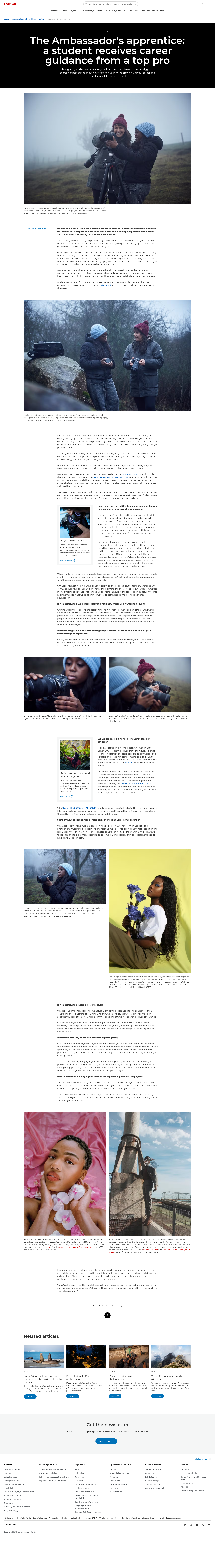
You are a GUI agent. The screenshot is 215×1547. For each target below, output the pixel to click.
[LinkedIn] (197, 1525)
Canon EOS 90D (130, 474)
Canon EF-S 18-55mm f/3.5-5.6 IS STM (75, 1247)
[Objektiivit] (80, 10)
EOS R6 (129, 763)
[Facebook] (185, 1525)
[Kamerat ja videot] (68, 10)
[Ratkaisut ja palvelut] (126, 10)
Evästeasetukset (173, 1518)
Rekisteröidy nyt (106, 1441)
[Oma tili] (203, 4)
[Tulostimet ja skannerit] (104, 10)
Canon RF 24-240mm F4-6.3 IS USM (110, 477)
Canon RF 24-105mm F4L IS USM (137, 784)
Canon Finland (11, 1524)
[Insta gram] (191, 1525)
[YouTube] (209, 1525)
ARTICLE (107, 32)
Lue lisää (30, 1396)
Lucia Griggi (105, 285)
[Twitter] (203, 1525)
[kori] (209, 4)
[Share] (107, 1315)
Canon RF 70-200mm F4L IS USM (79, 808)
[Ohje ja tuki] (140, 10)
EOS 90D (48, 1247)
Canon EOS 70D (150, 1250)
